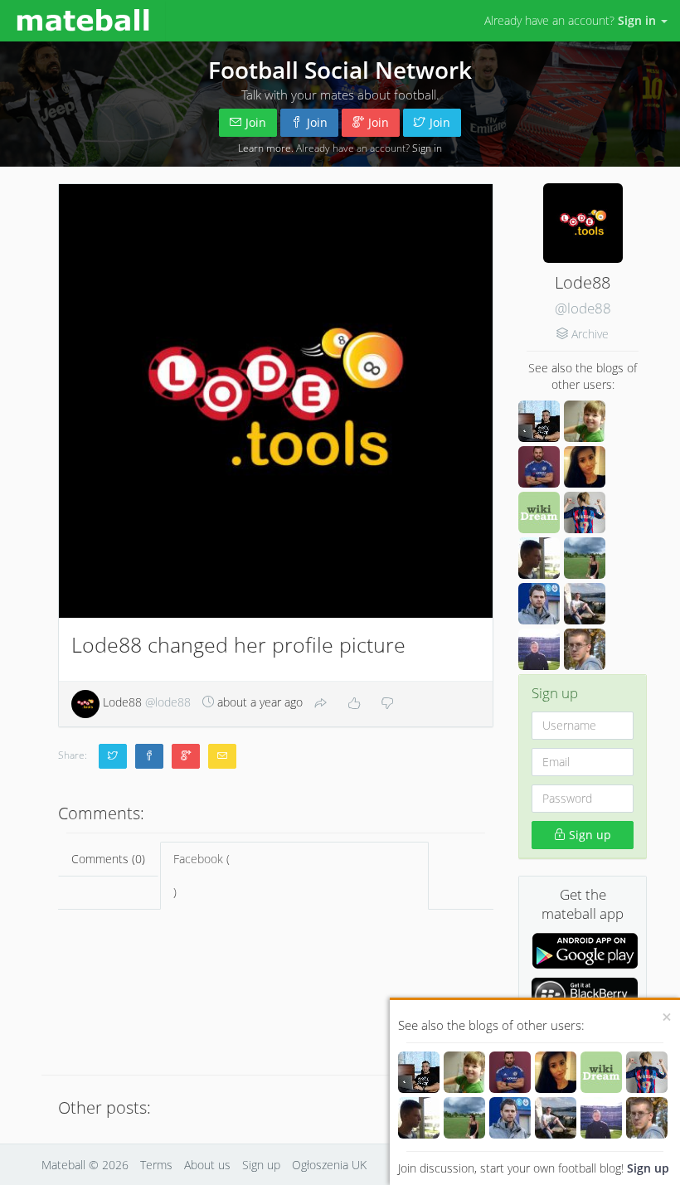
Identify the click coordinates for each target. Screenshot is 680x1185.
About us (207, 1165)
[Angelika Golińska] (555, 1072)
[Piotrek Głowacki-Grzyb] (647, 1118)
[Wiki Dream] (601, 1072)
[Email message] (222, 756)
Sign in (427, 147)
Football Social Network (340, 69)
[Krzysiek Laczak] (419, 1072)
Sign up (648, 1168)
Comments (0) (108, 859)
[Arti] (555, 1118)
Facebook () (201, 875)
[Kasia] (464, 1118)
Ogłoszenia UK (329, 1165)
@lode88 (583, 308)
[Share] (321, 704)
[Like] (354, 704)
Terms (156, 1165)
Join (255, 122)
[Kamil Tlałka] (601, 1118)
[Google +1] (186, 756)
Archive (590, 334)
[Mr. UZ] (464, 1072)
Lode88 (145, 702)
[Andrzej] (510, 1072)
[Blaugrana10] (647, 1072)
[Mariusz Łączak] (510, 1118)
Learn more (264, 147)
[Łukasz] (419, 1118)
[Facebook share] (149, 756)
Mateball (63, 1165)
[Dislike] (387, 704)
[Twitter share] (113, 756)
